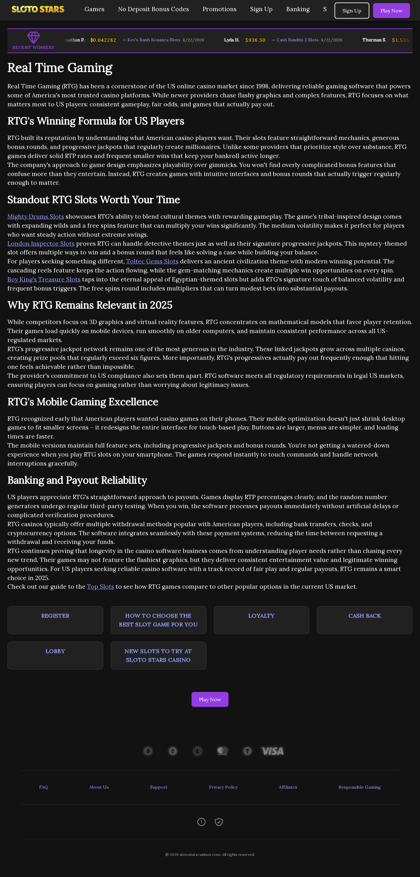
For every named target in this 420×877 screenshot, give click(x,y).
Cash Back (364, 615)
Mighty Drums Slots (35, 216)
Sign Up (261, 9)
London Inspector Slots (41, 243)
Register (55, 615)
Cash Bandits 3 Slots (288, 40)
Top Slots (100, 586)
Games (94, 9)
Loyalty (261, 615)
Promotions (220, 9)
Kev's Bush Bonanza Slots (144, 40)
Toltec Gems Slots (152, 261)
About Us (99, 787)
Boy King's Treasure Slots (44, 279)
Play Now (392, 10)
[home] (41, 16)
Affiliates (288, 787)
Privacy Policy (223, 787)
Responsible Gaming (360, 787)
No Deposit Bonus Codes (153, 9)
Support (159, 787)
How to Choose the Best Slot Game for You (158, 620)
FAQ (43, 787)
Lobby (55, 651)
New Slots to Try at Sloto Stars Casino (158, 655)
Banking (298, 9)
